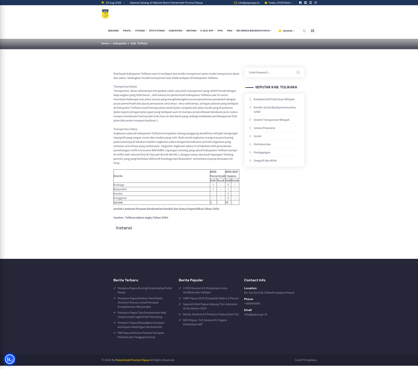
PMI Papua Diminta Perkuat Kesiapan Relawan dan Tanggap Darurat (141, 335)
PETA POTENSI (157, 30)
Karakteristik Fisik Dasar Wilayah (274, 99)
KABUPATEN (175, 30)
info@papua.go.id (248, 2)
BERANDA (113, 30)
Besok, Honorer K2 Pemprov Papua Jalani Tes (211, 314)
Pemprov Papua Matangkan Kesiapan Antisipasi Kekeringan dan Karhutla (141, 325)
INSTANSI (191, 30)
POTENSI (140, 30)
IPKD (229, 30)
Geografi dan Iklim (265, 160)
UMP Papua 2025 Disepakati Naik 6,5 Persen (211, 298)
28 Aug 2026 (113, 2)
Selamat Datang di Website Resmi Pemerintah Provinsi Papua (166, 2)
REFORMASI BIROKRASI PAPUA (253, 30)
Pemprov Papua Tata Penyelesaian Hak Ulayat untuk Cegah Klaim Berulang (142, 314)
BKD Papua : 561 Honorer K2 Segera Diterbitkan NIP (205, 322)
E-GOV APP (207, 30)
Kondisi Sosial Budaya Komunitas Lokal (275, 109)
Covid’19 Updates (306, 360)
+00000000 (252, 303)
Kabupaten (120, 43)
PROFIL (127, 30)
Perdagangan (262, 152)
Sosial (257, 136)
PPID (220, 30)
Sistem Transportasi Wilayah (271, 119)
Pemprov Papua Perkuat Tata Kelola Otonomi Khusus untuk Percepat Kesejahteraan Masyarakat (140, 302)
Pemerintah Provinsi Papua (132, 360)
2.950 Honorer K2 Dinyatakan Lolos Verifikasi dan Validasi (205, 290)
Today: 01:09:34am (279, 2)
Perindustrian (262, 144)
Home (105, 43)
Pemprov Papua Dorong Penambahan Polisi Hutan (145, 290)
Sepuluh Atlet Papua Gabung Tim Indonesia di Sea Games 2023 (210, 306)
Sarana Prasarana (264, 128)
